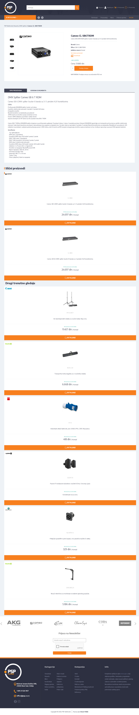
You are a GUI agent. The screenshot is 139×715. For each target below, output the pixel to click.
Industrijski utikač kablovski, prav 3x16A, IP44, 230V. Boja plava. (70, 428)
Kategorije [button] (11, 17)
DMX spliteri (23, 26)
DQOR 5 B (70, 477)
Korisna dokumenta (38, 90)
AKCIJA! (131, 17)
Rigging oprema (49, 684)
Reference (78, 692)
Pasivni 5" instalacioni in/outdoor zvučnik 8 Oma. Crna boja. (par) (70, 483)
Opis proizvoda (16, 90)
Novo (112, 17)
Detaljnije (71, 338)
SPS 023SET (70, 313)
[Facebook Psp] (39, 17)
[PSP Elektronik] (10, 8)
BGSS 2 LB (70, 368)
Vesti (76, 673)
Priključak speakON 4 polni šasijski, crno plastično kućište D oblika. (70, 538)
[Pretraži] (77, 7)
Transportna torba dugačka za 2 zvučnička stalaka (70, 374)
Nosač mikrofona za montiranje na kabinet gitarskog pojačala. (70, 593)
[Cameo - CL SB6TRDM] (12, 39)
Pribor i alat (60, 689)
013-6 (70, 423)
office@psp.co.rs (23, 696)
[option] (14, 623)
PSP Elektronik (8, 26)
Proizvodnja (104, 17)
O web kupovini (79, 681)
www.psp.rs (124, 673)
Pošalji (69, 653)
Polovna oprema (121, 17)
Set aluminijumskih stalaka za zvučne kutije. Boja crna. (70, 319)
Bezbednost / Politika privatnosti (84, 687)
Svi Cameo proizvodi (76, 53)
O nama (77, 676)
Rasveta (16, 26)
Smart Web (84, 712)
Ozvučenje (48, 673)
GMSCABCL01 (70, 587)
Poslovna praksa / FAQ (81, 689)
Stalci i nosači (60, 673)
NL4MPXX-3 (70, 533)
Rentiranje (94, 17)
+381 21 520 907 (23, 691)
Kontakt (77, 679)
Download (76, 55)
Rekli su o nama (79, 684)
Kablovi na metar (61, 676)
